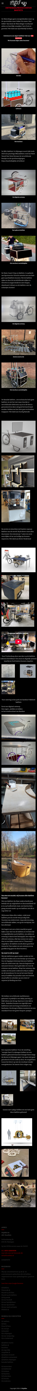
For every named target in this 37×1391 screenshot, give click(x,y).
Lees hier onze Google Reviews (12, 1283)
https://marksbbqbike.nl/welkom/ (13, 161)
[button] (2, 3)
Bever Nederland (25, 539)
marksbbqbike (22, 263)
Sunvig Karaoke (24, 412)
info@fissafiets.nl (7, 1255)
